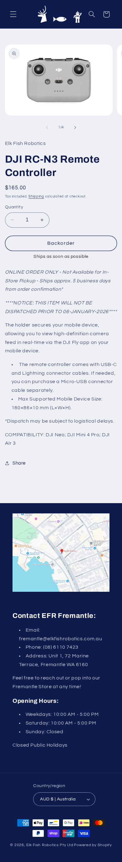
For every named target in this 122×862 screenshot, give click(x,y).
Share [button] (19, 463)
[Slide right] (75, 127)
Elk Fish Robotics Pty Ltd (49, 845)
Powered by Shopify (93, 845)
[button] (13, 14)
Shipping (36, 196)
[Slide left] (47, 127)
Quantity (14, 207)
